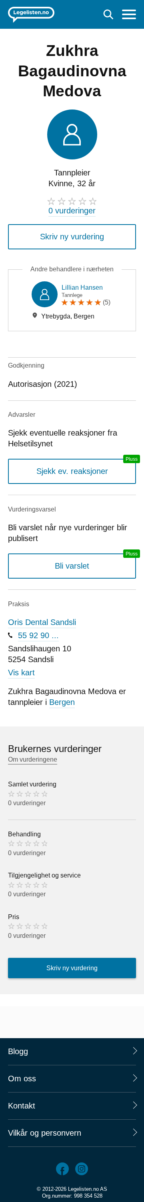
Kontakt (21, 1105)
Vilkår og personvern (44, 1132)
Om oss (22, 1078)
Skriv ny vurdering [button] (72, 236)
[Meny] (129, 15)
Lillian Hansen (82, 287)
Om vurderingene (32, 759)
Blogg (18, 1051)
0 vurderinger (72, 210)
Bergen (62, 702)
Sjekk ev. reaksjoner (72, 471)
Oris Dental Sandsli (42, 622)
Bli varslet (72, 565)
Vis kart (21, 672)
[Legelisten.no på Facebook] (62, 1169)
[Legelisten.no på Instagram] (81, 1169)
